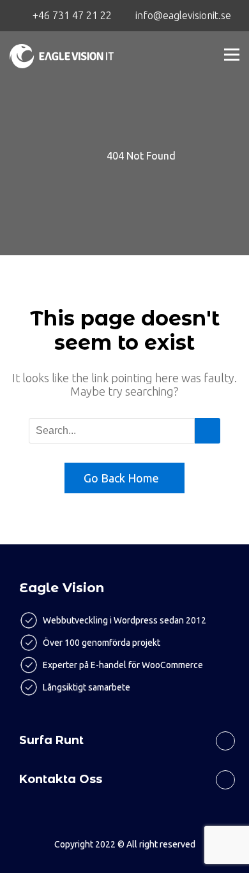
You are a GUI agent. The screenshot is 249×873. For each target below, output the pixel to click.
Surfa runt (51, 740)
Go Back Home (121, 478)
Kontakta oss (60, 779)
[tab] (124, 735)
